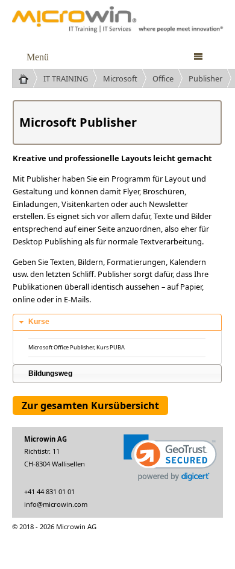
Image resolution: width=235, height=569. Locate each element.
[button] (170, 457)
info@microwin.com (55, 504)
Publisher (205, 78)
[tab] (117, 322)
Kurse (38, 321)
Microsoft (120, 78)
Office (163, 78)
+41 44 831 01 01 (49, 491)
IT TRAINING (65, 78)
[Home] (28, 78)
